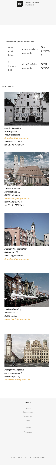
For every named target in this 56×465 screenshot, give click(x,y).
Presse (28, 408)
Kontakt (28, 428)
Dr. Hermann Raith (11, 66)
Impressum (28, 412)
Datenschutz (28, 416)
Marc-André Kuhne (10, 51)
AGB (28, 420)
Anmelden (28, 432)
